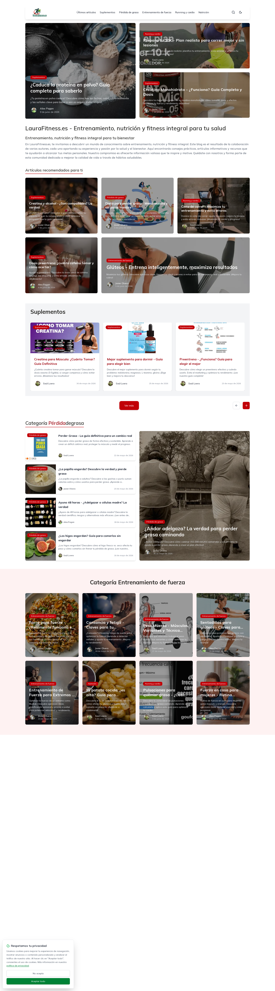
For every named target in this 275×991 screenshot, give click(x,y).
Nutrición (203, 12)
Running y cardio (185, 12)
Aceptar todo (38, 981)
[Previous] (236, 405)
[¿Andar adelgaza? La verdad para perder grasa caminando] (194, 496)
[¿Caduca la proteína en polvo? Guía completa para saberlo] (80, 71)
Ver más (129, 405)
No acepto (38, 973)
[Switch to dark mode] (240, 12)
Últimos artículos (86, 12)
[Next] (246, 405)
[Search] (233, 12)
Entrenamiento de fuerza (156, 12)
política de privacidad (18, 965)
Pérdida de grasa (128, 12)
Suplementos (107, 12)
